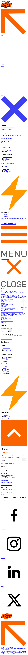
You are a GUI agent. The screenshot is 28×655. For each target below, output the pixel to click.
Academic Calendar (7, 157)
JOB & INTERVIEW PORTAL (17, 297)
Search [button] (24, 459)
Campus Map (6, 216)
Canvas (5, 151)
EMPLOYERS (16, 296)
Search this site (4, 129)
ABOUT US (7, 297)
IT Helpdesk (6, 169)
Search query (4, 459)
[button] (14, 65)
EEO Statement (20, 652)
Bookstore (5, 166)
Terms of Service (13, 653)
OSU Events (6, 214)
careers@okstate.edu (13, 477)
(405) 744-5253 (4, 477)
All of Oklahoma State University (14, 135)
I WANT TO (3, 290)
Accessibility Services (5, 652)
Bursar (4, 167)
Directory (3, 138)
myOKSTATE (6, 147)
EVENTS (3, 303)
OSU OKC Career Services (7, 492)
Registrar (5, 160)
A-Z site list (4, 465)
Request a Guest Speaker (6, 485)
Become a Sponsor (5, 487)
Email (4, 149)
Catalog (5, 158)
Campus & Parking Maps (6, 648)
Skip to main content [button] (5, 1)
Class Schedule (6, 159)
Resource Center (4, 480)
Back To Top (24, 307)
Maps (2, 467)
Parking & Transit (7, 171)
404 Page (5, 449)
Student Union (6, 172)
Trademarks (20, 653)
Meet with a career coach (6, 482)
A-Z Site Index (8, 138)
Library (5, 170)
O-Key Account (7, 150)
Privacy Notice (6, 653)
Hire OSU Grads (7, 650)
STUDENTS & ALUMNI (7, 296)
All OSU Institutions (16, 648)
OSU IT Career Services (6, 494)
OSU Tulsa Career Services (7, 489)
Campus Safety (13, 652)
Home (4, 448)
